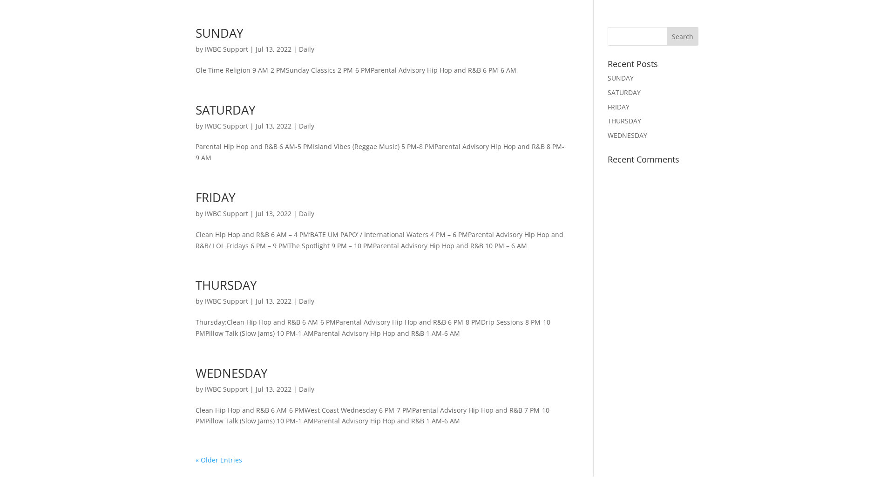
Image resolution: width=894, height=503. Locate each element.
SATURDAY (226, 110)
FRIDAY (216, 197)
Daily (306, 49)
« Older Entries (219, 459)
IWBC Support (226, 49)
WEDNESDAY (232, 373)
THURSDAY (226, 285)
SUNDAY (220, 33)
